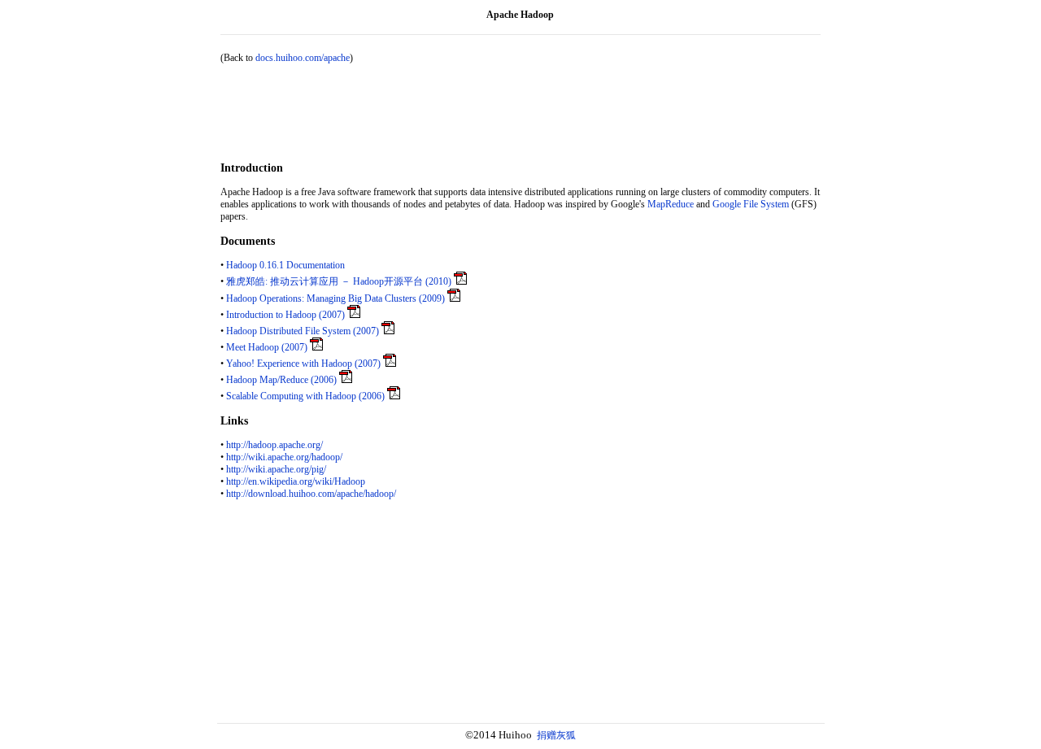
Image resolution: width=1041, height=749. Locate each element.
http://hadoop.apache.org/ (274, 445)
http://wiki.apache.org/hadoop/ (284, 457)
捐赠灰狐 (556, 735)
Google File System (750, 204)
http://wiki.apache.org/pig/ (276, 469)
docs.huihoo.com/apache (302, 57)
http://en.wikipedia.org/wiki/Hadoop (295, 481)
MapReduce (670, 204)
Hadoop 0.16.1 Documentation (285, 265)
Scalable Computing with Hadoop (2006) (305, 396)
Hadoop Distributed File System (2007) (302, 331)
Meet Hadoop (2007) (266, 347)
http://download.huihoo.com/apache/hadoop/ (311, 493)
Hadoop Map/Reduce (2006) (281, 379)
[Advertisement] (520, 113)
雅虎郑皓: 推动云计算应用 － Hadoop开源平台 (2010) (338, 281)
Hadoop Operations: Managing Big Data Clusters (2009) (335, 298)
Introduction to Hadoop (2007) (285, 314)
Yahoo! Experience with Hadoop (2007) (303, 363)
